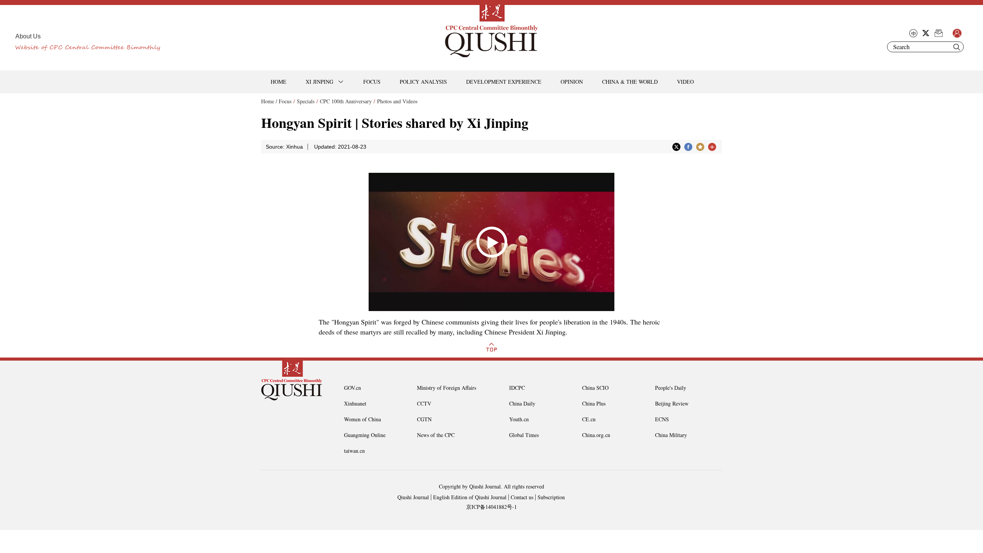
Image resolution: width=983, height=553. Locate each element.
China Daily (522, 403)
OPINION (572, 81)
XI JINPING (319, 81)
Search (956, 47)
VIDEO (685, 81)
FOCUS (372, 81)
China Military (671, 435)
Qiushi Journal (413, 497)
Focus (285, 101)
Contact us (522, 497)
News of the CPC (436, 435)
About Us (28, 36)
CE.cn (589, 419)
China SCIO (595, 387)
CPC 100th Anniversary (346, 101)
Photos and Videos (397, 101)
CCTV (424, 403)
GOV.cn (352, 387)
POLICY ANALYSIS (423, 81)
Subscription (551, 497)
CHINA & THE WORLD (630, 81)
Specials (305, 101)
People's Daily (670, 387)
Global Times (524, 435)
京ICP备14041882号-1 (491, 506)
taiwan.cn (354, 450)
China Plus (594, 403)
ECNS (662, 419)
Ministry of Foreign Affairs (446, 387)
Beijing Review (671, 403)
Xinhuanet (355, 403)
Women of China (362, 419)
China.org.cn (596, 435)
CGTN (424, 419)
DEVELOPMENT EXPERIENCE (503, 81)
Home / (269, 101)
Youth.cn (519, 419)
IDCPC (517, 387)
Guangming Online (365, 435)
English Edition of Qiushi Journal (469, 497)
